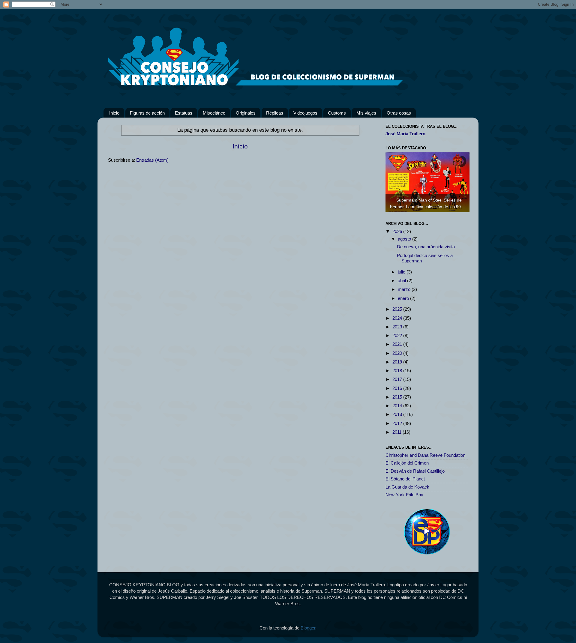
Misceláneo (214, 112)
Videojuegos (305, 112)
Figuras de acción (147, 112)
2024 (397, 318)
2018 (397, 370)
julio (402, 271)
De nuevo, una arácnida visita (426, 246)
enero (404, 298)
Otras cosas (399, 112)
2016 (397, 388)
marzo (405, 289)
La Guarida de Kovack (407, 486)
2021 (397, 344)
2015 (397, 396)
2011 (397, 432)
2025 (397, 309)
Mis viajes (366, 112)
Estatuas (183, 112)
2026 (397, 231)
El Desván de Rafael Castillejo (415, 471)
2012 (397, 423)
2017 (397, 379)
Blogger (308, 627)
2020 (397, 353)
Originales (246, 112)
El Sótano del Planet (405, 478)
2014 (397, 405)
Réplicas (274, 112)
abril (402, 280)
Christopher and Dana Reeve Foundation (425, 455)
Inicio (114, 112)
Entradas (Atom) (152, 160)
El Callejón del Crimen (407, 462)
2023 (397, 326)
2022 (397, 335)
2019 (397, 361)
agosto (405, 238)
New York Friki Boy (404, 494)
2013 (397, 414)
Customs (337, 112)
